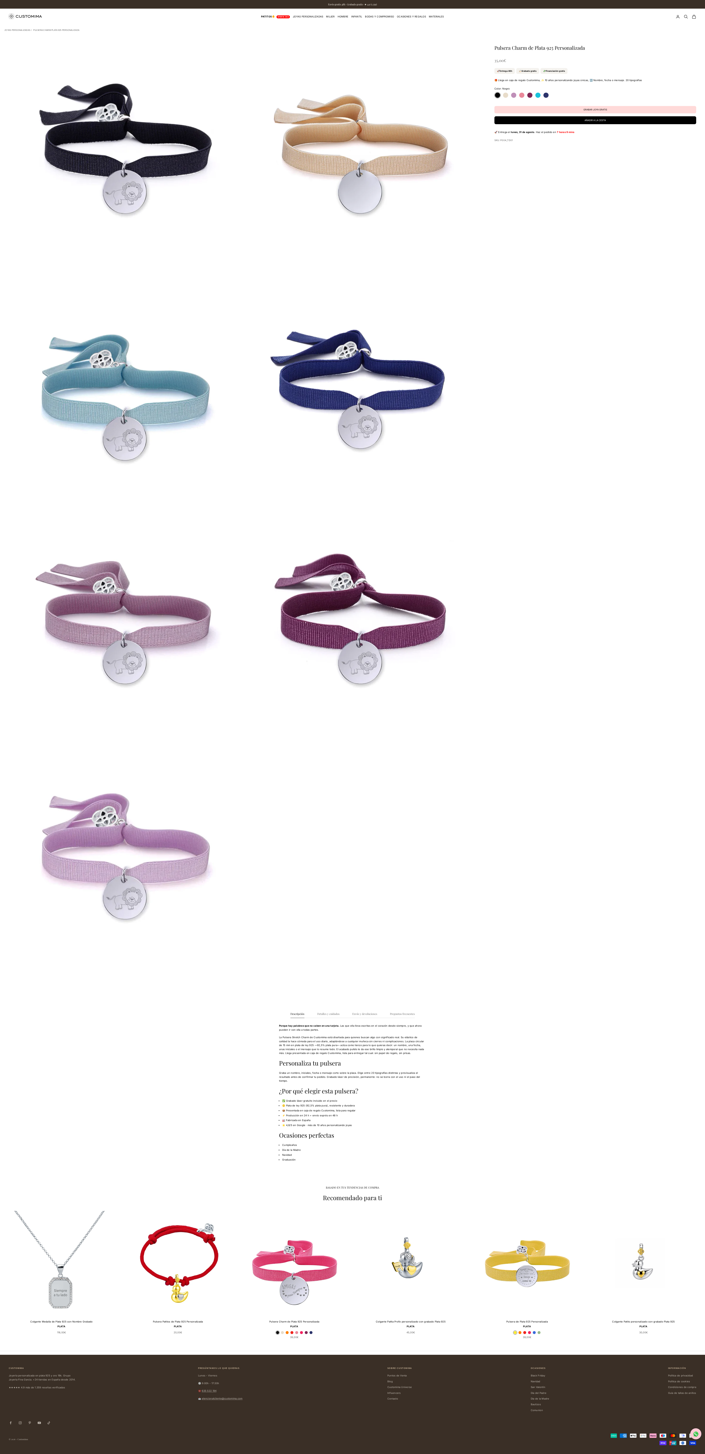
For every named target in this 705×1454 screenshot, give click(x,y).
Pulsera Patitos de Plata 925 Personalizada (178, 1321)
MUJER (330, 16)
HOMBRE (343, 16)
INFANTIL (356, 16)
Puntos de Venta (397, 1375)
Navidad (535, 1381)
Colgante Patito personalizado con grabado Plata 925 (643, 1321)
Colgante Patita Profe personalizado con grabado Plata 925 (411, 1321)
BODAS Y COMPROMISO (379, 16)
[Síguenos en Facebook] (10, 1423)
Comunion (537, 1410)
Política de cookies (679, 1381)
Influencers (394, 1392)
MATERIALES (436, 16)
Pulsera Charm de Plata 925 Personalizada (294, 1321)
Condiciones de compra (682, 1387)
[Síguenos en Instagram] (20, 1423)
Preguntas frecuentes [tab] (402, 1014)
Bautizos (536, 1404)
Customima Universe (399, 1387)
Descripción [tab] (297, 1014)
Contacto (392, 1398)
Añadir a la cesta (595, 120)
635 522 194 (209, 1390)
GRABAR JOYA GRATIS (98, 1311)
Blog (390, 1381)
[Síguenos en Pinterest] (30, 1423)
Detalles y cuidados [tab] (328, 1014)
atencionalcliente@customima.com (222, 1398)
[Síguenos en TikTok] (49, 1423)
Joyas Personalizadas (17, 30)
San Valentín (538, 1387)
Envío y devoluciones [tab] (364, 1014)
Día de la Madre (540, 1398)
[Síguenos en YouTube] (39, 1423)
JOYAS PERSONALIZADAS (308, 16)
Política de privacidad (680, 1375)
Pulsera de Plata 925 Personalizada (527, 1321)
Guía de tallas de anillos (682, 1392)
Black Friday (538, 1375)
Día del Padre (538, 1392)
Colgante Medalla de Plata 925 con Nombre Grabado (61, 1321)
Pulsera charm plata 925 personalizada (56, 30)
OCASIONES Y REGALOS (411, 16)
